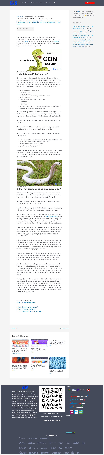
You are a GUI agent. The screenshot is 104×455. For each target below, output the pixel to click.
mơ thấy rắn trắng (51, 216)
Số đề (41, 22)
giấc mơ (56, 41)
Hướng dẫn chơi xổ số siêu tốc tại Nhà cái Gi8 (38, 349)
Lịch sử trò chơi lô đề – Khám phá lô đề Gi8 (57, 371)
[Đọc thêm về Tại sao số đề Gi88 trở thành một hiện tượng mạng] (39, 360)
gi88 (54, 21)
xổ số (54, 22)
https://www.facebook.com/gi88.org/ (29, 311)
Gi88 (18, 16)
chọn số (19, 21)
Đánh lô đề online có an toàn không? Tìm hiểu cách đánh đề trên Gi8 (57, 342)
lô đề (27, 22)
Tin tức (56, 3)
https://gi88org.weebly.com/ (26, 302)
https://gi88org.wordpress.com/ (27, 307)
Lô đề (50, 416)
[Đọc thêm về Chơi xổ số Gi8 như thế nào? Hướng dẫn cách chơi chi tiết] (20, 343)
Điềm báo (47, 21)
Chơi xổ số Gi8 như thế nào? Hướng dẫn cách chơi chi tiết (20, 350)
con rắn (23, 21)
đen (44, 21)
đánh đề (40, 21)
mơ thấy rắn (36, 22)
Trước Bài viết (14, 328)
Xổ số (45, 3)
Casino (50, 3)
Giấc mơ (19, 22)
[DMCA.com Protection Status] (70, 432)
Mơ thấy (31, 22)
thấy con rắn (50, 22)
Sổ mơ (44, 22)
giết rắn (23, 22)
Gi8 (22, 3)
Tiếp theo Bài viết (64, 328)
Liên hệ (26, 3)
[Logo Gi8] (25, 387)
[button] (89, 3)
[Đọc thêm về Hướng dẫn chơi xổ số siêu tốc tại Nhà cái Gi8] (39, 343)
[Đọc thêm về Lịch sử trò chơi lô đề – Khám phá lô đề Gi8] (57, 362)
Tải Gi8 (32, 3)
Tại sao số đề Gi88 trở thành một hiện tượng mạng (38, 366)
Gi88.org (57, 21)
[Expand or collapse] (33, 29)
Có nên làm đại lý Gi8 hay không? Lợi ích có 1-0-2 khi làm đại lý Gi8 (20, 366)
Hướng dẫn (39, 3)
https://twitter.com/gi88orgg (26, 309)
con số (27, 21)
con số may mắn (33, 21)
